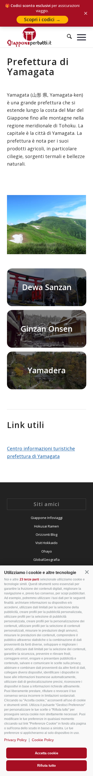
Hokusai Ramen (46, 526)
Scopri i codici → (42, 19)
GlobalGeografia (46, 559)
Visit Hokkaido (46, 542)
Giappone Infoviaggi (47, 517)
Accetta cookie (46, 753)
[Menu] (79, 37)
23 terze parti (29, 579)
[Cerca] (67, 37)
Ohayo (46, 551)
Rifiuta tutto (46, 765)
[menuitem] (67, 37)
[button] (87, 572)
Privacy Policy (15, 740)
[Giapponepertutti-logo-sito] (38, 37)
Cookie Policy (43, 740)
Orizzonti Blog (46, 534)
